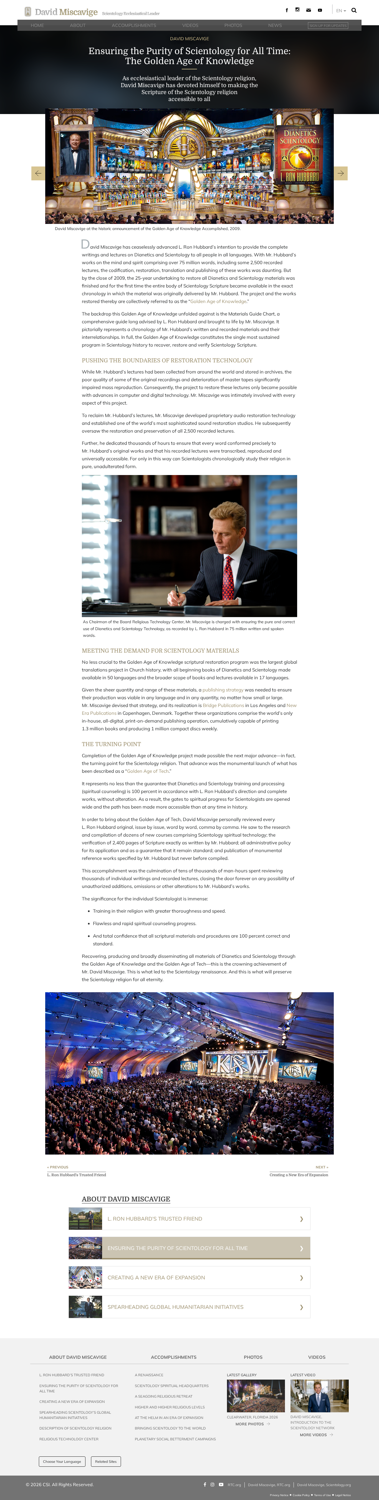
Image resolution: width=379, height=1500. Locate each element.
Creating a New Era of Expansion (72, 1401)
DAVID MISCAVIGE (189, 38)
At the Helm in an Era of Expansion (169, 1417)
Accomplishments (173, 1357)
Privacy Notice (279, 1495)
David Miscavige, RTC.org (269, 1485)
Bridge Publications (223, 705)
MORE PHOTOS (250, 1423)
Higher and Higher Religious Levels (170, 1407)
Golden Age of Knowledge (218, 301)
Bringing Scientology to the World (170, 1428)
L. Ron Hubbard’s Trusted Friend (71, 1375)
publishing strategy (223, 690)
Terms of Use (322, 1495)
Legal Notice (343, 1495)
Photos (253, 1357)
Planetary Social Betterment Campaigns (175, 1439)
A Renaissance (149, 1375)
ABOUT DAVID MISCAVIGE (126, 1199)
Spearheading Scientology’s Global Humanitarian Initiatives (75, 1415)
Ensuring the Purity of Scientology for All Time (78, 1388)
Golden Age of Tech (148, 771)
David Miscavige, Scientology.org (324, 1485)
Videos (316, 1357)
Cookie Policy (301, 1495)
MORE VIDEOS (313, 1434)
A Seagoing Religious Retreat (164, 1396)
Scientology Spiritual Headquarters (172, 1385)
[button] (38, 174)
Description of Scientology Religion (75, 1428)
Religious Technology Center (68, 1439)
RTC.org (234, 1485)
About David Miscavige (78, 1357)
